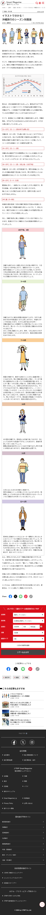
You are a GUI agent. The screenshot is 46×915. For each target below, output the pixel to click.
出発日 (3, 627)
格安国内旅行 (6, 822)
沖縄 (26, 677)
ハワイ (26, 786)
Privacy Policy (8, 803)
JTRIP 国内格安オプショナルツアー (15, 901)
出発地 (3, 614)
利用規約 (27, 798)
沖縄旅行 (5, 827)
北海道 (6, 786)
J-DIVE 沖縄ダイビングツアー (13, 873)
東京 (5, 781)
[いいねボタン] (42, 904)
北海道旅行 (5, 832)
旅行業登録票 (8, 760)
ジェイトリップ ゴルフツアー (13, 878)
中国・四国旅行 (7, 849)
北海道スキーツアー (10, 883)
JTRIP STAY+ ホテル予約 (12, 896)
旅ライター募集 (9, 808)
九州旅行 (5, 838)
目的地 (3, 620)
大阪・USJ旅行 (7, 860)
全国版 (6, 776)
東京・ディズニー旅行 (9, 855)
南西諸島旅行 (6, 844)
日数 (2, 632)
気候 (17, 677)
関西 (25, 781)
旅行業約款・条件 (29, 760)
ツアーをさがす (23, 652)
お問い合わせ (28, 803)
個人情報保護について (31, 755)
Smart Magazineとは (10, 798)
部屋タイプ (4, 638)
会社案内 (7, 755)
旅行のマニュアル (9, 791)
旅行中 (7, 677)
